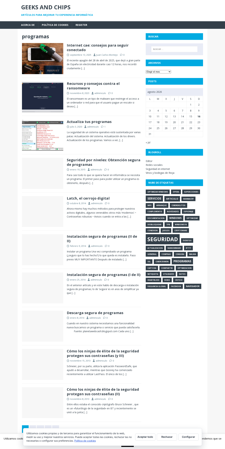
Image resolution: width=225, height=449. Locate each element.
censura (180, 254)
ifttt (188, 248)
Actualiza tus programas (89, 121)
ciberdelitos (178, 205)
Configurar (188, 436)
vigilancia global (156, 286)
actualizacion (155, 248)
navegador (193, 286)
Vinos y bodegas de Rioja (160, 172)
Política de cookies (55, 25)
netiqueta (152, 274)
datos (182, 274)
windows (175, 218)
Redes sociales (154, 165)
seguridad (162, 239)
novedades (173, 211)
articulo (172, 198)
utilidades (168, 274)
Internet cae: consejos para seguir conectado (98, 47)
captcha (151, 268)
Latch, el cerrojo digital (88, 198)
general (152, 254)
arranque (161, 205)
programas (182, 261)
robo (167, 280)
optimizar (192, 218)
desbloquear (154, 224)
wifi (149, 205)
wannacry (188, 199)
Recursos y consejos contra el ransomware (93, 85)
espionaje (188, 211)
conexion (152, 230)
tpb (168, 224)
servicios (154, 198)
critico (178, 280)
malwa (192, 254)
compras (166, 254)
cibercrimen (162, 261)
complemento (154, 211)
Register (81, 25)
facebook (176, 286)
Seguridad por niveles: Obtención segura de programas (103, 162)
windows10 (181, 224)
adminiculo (100, 93)
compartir (167, 268)
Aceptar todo (145, 436)
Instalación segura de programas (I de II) (103, 274)
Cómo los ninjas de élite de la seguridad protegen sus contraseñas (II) (103, 391)
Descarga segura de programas (95, 312)
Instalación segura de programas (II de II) (102, 238)
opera (176, 192)
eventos (187, 240)
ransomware (174, 248)
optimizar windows (157, 192)
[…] (83, 68)
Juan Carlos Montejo (107, 54)
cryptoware (180, 230)
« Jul (148, 142)
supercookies (191, 192)
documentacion (155, 218)
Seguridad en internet (158, 169)
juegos (165, 230)
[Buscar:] (174, 49)
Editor (149, 161)
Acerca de (28, 25)
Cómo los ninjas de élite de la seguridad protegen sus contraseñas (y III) (103, 353)
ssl (149, 261)
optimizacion (184, 268)
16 (198, 116)
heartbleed (153, 280)
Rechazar (167, 436)
